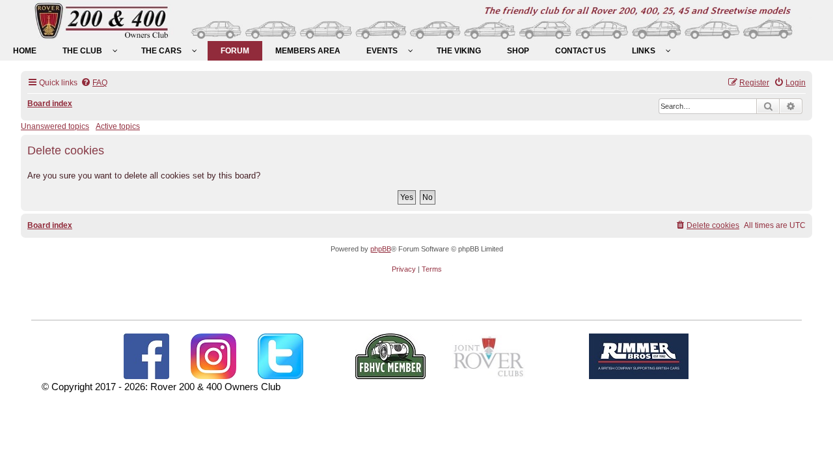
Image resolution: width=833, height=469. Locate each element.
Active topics (118, 126)
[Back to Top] (810, 445)
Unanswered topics (55, 126)
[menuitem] (24, 51)
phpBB (380, 249)
